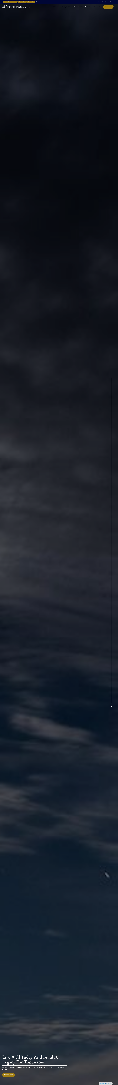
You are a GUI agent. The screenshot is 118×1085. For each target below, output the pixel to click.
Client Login (30, 1)
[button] (55, 6)
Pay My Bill (21, 1)
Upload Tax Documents (10, 1)
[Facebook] (36, 2)
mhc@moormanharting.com (109, 1)
